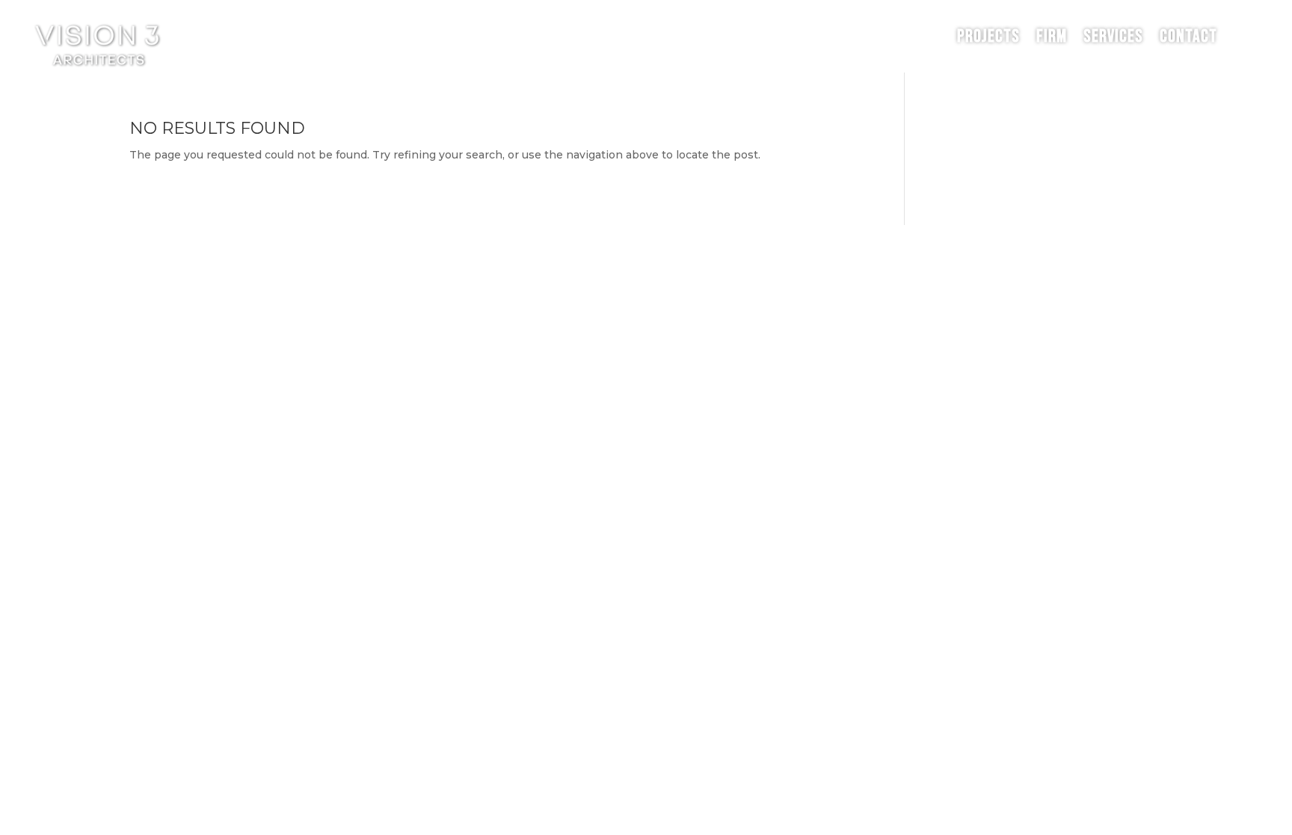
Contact (1188, 36)
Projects (988, 36)
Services (1113, 36)
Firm (1051, 36)
